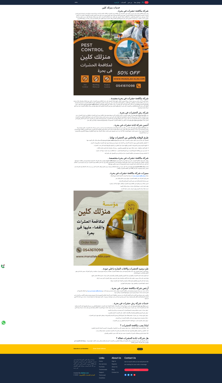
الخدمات (123, 2)
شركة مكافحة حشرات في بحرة (95, 291)
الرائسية (116, 2)
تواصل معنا (137, 2)
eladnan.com (136, 369)
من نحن (130, 2)
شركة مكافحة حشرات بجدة (139, 175)
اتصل (146, 2)
